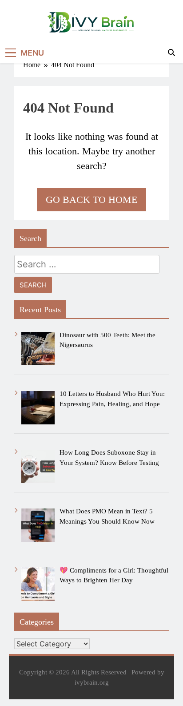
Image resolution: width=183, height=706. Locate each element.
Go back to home (91, 199)
